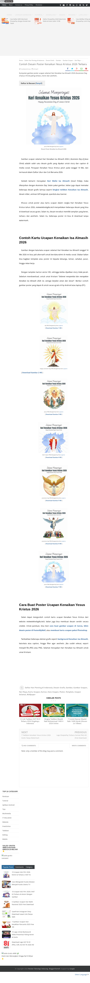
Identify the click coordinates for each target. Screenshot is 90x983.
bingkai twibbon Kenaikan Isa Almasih (70, 190)
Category (29, 867)
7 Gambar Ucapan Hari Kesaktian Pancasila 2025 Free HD (23, 924)
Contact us (18, 5)
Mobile (4, 839)
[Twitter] (86, 5)
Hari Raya (23, 692)
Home (4, 5)
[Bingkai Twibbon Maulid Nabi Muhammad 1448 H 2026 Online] (54, 716)
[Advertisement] (45, 39)
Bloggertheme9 (54, 969)
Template (70, 692)
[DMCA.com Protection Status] (6, 2)
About (11, 5)
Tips (3, 809)
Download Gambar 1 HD (53, 328)
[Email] (63, 5)
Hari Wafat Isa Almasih (58, 181)
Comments (19, 867)
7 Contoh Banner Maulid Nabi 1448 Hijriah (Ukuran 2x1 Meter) (77, 721)
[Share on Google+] (77, 69)
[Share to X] (72, 69)
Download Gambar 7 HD (53, 587)
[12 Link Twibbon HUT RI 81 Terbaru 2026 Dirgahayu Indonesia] (30, 716)
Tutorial (5, 801)
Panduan (5, 796)
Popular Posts (8, 867)
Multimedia (6, 813)
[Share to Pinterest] (86, 69)
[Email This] (81, 69)
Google (72, 969)
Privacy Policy (29, 5)
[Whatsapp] (76, 5)
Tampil (39, 83)
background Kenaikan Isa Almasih (73, 639)
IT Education (7, 818)
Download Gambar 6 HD (53, 544)
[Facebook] (67, 5)
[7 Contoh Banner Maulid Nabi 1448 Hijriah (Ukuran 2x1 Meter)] (77, 716)
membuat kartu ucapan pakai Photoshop (69, 630)
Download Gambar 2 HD (32, 372)
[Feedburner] (83, 5)
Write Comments (79, 746)
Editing (5, 835)
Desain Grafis (59, 687)
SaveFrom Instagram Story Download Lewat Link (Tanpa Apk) (22, 914)
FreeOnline (6, 826)
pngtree (61, 146)
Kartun (44, 692)
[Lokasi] (60, 5)
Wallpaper (31, 694)
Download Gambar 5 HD (53, 500)
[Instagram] (70, 5)
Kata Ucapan (53, 692)
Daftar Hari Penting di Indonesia (39, 687)
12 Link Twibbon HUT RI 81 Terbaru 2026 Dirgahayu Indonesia (30, 721)
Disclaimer (39, 5)
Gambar (69, 687)
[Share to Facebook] (67, 69)
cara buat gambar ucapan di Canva (66, 626)
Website (5, 822)
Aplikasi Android (8, 805)
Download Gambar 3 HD (53, 414)
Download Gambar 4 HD (53, 457)
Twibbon (5, 831)
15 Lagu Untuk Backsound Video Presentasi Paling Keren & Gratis (23, 934)
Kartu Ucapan (34, 692)
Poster (62, 692)
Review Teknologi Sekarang (38, 969)
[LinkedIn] (73, 5)
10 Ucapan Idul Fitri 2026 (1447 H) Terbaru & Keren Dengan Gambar (23, 894)
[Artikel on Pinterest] (80, 5)
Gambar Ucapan (80, 687)
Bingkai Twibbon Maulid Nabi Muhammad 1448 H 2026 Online (53, 721)
